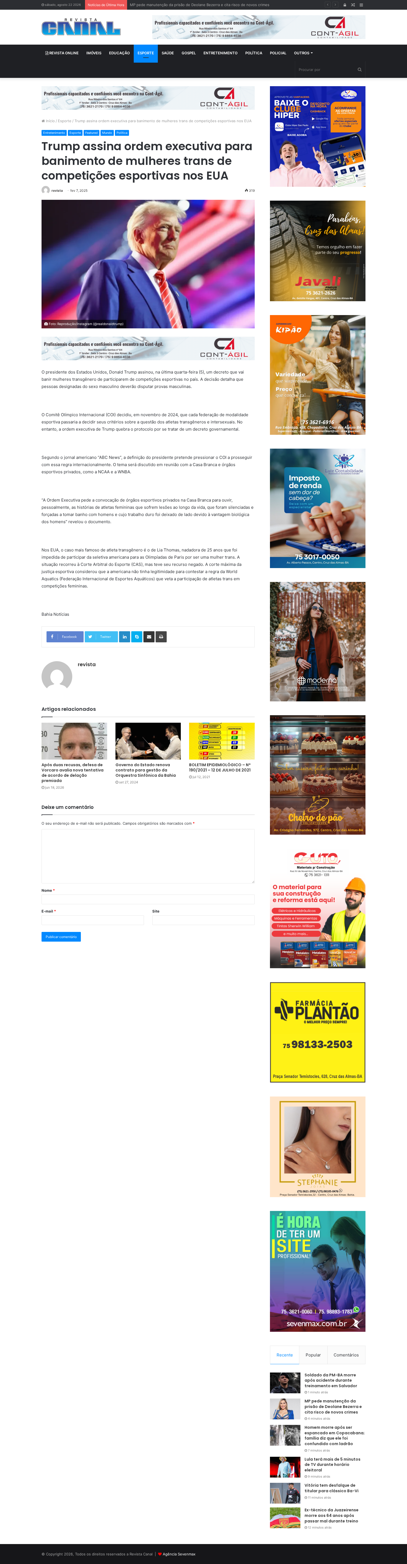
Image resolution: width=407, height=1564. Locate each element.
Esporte (64, 121)
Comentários (346, 1355)
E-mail (49, 911)
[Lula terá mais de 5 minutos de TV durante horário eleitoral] (285, 1467)
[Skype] (136, 636)
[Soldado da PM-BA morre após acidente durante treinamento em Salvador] (285, 1383)
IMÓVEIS (93, 53)
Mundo (107, 133)
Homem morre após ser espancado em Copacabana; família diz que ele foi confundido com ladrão (214, 4)
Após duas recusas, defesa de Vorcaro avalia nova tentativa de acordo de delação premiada (73, 772)
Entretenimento (54, 133)
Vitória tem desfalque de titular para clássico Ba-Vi (332, 1488)
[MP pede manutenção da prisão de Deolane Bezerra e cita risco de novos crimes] (285, 1409)
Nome (48, 890)
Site (155, 911)
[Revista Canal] (81, 26)
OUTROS (301, 53)
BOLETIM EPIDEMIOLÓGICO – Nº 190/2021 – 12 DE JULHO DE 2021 (220, 767)
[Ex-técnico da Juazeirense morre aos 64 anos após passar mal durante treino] (285, 1517)
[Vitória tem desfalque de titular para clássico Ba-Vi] (285, 1493)
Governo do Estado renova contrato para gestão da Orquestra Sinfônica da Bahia (145, 770)
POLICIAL (278, 53)
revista (57, 190)
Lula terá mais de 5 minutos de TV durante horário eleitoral (332, 1464)
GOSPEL (189, 53)
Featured (91, 133)
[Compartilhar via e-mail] (148, 636)
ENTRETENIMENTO (221, 53)
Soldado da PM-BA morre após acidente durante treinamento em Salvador (331, 1380)
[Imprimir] (161, 636)
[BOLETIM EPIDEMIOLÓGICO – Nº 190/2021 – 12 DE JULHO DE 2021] (222, 741)
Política (122, 133)
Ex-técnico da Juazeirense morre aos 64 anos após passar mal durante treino (332, 1515)
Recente (285, 1355)
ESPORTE (146, 53)
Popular (313, 1355)
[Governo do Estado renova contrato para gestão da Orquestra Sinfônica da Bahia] (148, 741)
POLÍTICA (253, 53)
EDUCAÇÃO (119, 53)
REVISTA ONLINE (63, 53)
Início (50, 121)
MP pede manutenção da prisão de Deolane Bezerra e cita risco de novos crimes (333, 1406)
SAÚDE (168, 53)
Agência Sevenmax (179, 1554)
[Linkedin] (124, 636)
